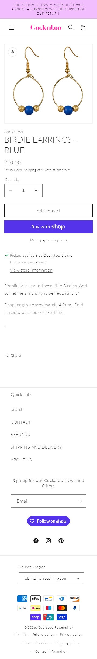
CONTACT (21, 421)
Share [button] (16, 355)
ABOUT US (21, 459)
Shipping (30, 170)
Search (17, 409)
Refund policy (43, 634)
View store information (31, 270)
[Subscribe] (80, 501)
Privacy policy (71, 634)
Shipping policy (66, 643)
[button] (11, 27)
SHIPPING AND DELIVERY (36, 447)
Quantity (12, 179)
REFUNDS (20, 434)
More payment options (48, 240)
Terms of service (36, 643)
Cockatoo (45, 627)
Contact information (51, 651)
